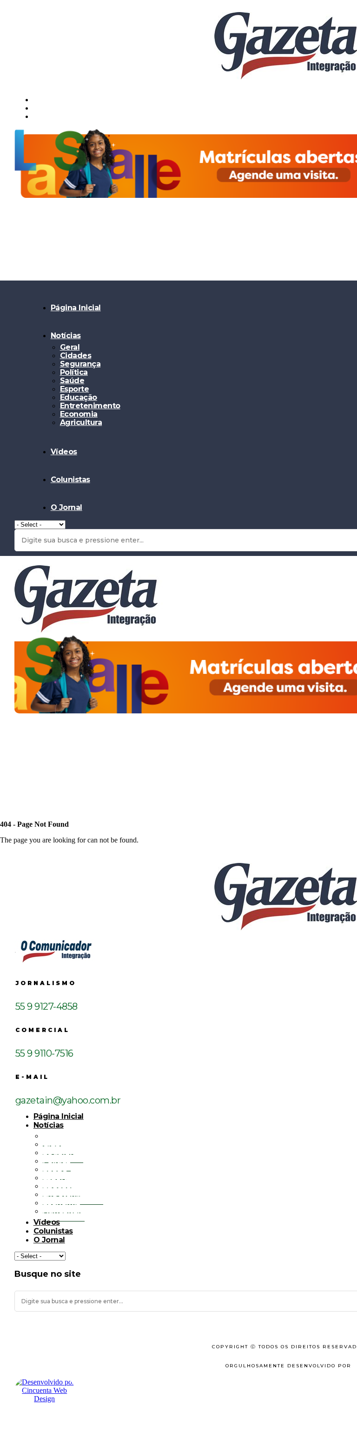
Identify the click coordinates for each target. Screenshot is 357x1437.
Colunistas (70, 479)
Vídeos (64, 451)
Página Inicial (76, 307)
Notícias (66, 335)
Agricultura (81, 422)
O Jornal (66, 507)
